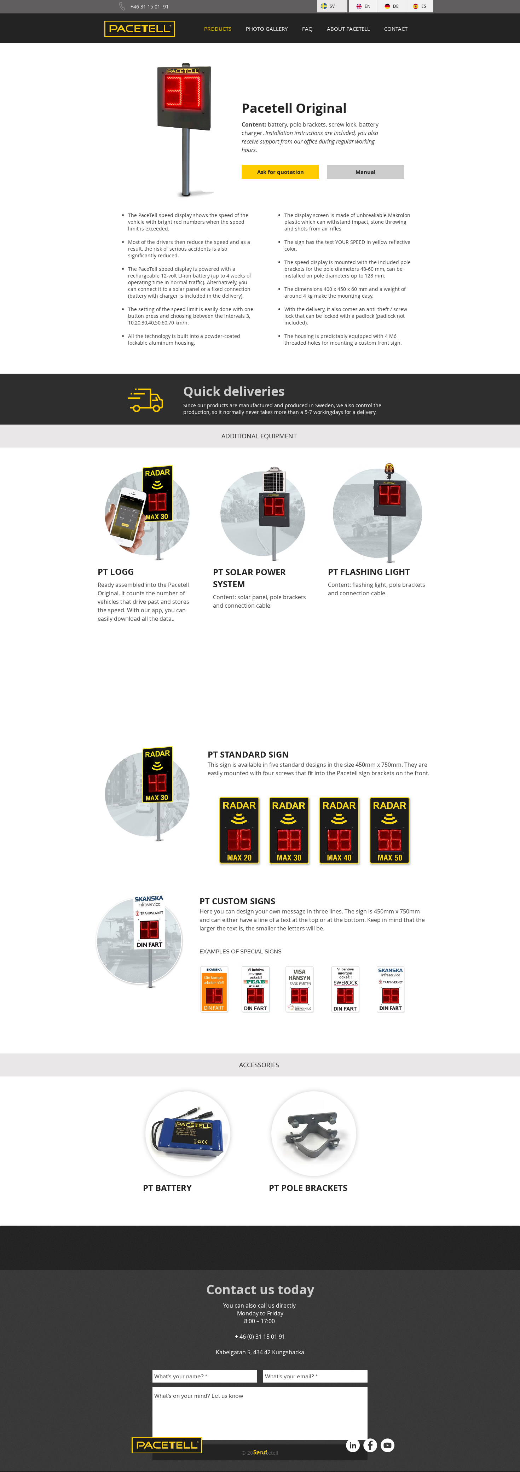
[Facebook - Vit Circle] (370, 1445)
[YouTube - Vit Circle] (387, 1445)
